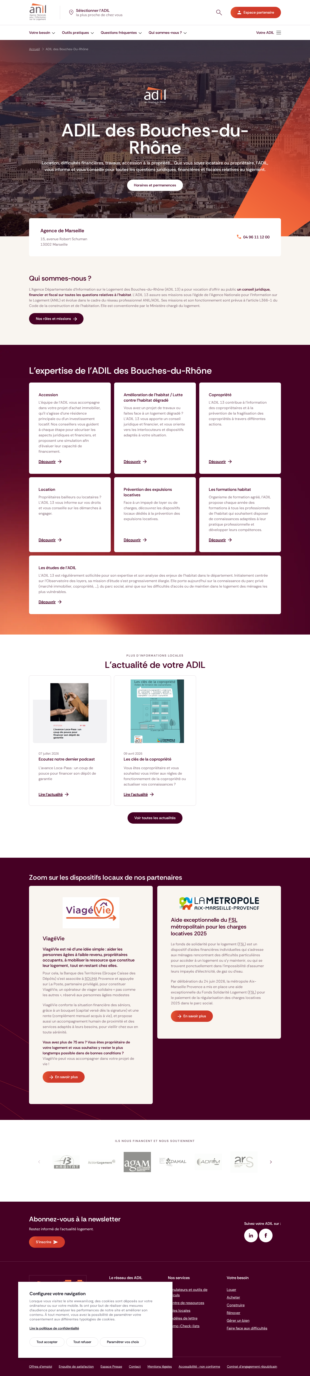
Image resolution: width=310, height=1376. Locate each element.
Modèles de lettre (182, 1318)
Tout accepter (47, 1342)
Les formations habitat (230, 489)
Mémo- (183, 1326)
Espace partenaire (259, 12)
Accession (48, 395)
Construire (236, 1305)
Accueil (34, 49)
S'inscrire (43, 1242)
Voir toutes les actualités (155, 817)
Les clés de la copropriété (147, 759)
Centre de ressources (186, 1302)
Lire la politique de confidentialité (54, 1328)
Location (47, 489)
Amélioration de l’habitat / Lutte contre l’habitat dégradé (153, 397)
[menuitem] (268, 32)
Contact (135, 1366)
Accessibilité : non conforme (199, 1366)
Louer (231, 1289)
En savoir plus (66, 1077)
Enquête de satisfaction (76, 1366)
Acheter (233, 1297)
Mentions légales (160, 1366)
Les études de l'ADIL (57, 568)
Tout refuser (82, 1342)
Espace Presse (111, 1366)
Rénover (233, 1312)
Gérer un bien (238, 1320)
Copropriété (220, 395)
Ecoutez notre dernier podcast (67, 759)
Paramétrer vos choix (123, 1342)
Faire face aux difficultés (247, 1328)
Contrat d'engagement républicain (252, 1366)
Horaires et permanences (155, 185)
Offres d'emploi (40, 1366)
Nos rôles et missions (53, 318)
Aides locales (179, 1310)
